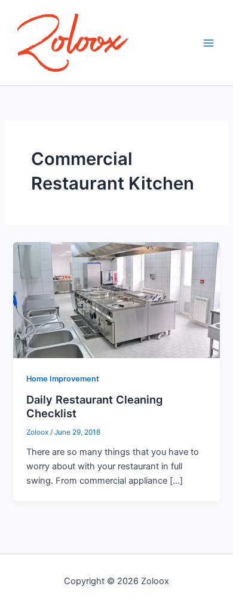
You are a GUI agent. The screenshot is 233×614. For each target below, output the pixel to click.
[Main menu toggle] (208, 43)
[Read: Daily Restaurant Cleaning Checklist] (116, 299)
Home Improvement (62, 378)
